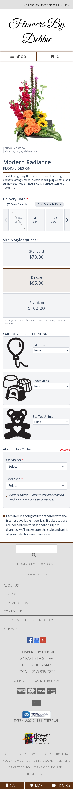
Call (13, 785)
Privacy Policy (19, 767)
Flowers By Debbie (36, 32)
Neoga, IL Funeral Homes (20, 754)
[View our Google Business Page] (36, 642)
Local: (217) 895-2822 (36, 671)
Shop (21, 56)
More (8, 188)
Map (38, 785)
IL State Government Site (51, 760)
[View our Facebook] (30, 642)
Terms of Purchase (48, 767)
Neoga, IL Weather (16, 760)
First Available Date (49, 204)
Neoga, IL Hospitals (56, 754)
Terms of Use (36, 773)
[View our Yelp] (43, 642)
